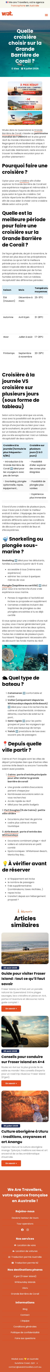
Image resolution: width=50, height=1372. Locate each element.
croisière (24, 180)
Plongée (7, 585)
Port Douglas (12, 810)
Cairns (12, 774)
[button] (46, 15)
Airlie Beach (11, 831)
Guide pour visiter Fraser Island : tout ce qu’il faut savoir (23, 978)
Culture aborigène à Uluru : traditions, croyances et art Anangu (24, 1136)
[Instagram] (27, 1230)
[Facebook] (22, 1230)
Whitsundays (10, 835)
